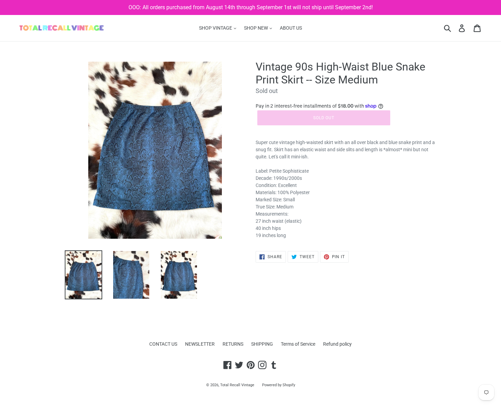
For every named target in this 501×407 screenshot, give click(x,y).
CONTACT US (163, 344)
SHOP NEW (256, 28)
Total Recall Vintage (237, 385)
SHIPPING (262, 344)
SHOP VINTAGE (216, 28)
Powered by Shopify (278, 385)
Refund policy (337, 344)
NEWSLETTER (200, 344)
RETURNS (233, 344)
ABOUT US (291, 28)
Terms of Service (298, 344)
